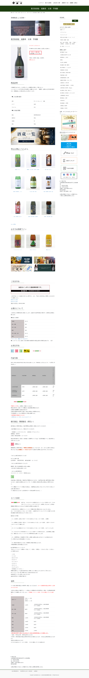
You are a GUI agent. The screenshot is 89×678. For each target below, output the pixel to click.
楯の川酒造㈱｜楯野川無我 (65, 72)
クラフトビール (63, 32)
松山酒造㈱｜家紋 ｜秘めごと (66, 90)
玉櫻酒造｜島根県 (63, 105)
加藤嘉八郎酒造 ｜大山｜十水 (66, 80)
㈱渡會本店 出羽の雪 (64, 82)
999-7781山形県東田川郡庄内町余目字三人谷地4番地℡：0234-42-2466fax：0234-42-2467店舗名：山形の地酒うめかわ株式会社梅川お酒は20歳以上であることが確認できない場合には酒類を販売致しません (27, 661)
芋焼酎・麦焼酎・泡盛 (64, 39)
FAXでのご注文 (14, 301)
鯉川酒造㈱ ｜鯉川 (63, 52)
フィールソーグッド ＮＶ (18, 249)
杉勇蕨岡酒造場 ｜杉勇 (64, 77)
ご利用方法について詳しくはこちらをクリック (21, 417)
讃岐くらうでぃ (17, 169)
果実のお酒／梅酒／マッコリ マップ (67, 37)
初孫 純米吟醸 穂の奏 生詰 (48, 191)
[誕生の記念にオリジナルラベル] (69, 138)
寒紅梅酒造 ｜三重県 (64, 103)
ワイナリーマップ (63, 34)
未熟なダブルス (48, 249)
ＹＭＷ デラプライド (33, 249)
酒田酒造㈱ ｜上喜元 (64, 57)
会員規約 (35, 671)
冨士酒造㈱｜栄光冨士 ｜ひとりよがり (67, 92)
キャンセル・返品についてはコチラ (20, 338)
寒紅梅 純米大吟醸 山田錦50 (33, 216)
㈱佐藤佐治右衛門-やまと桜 (65, 54)
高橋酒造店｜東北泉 (64, 70)
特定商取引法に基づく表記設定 (26, 671)
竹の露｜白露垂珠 (63, 62)
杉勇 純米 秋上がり (48, 169)
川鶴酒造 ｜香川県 (63, 108)
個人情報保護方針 (15, 671)
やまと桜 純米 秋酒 (33, 191)
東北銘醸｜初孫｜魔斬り (65, 64)
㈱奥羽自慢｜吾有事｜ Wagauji (66, 87)
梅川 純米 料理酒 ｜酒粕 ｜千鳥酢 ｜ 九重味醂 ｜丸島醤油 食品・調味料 (69, 43)
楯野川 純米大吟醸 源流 (48, 216)
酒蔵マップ (62, 29)
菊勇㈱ (61, 59)
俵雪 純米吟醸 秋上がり (18, 216)
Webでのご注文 (14, 299)
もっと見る (13, 224)
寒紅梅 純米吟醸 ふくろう (17, 191)
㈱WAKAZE (62, 100)
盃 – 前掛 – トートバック (65, 46)
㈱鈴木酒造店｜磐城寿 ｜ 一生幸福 (67, 85)
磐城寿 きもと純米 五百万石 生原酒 (33, 169)
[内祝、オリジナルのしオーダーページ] (69, 122)
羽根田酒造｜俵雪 (63, 75)
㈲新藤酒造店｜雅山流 (64, 95)
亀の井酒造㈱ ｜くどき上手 (65, 67)
